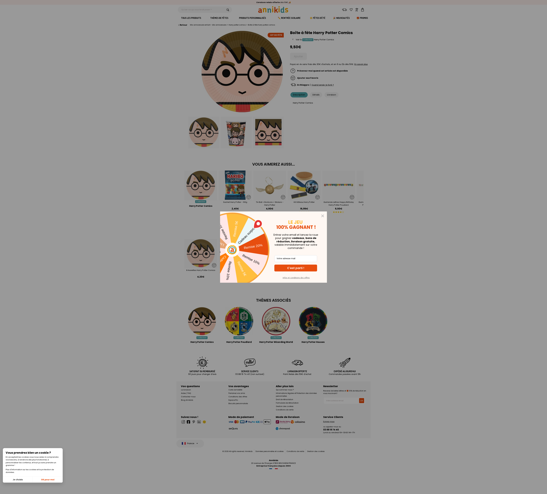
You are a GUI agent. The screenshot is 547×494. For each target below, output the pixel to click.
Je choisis (18, 479)
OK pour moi (47, 479)
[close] (322, 215)
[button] (295, 268)
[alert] (273, 247)
